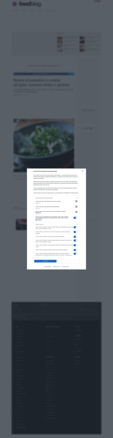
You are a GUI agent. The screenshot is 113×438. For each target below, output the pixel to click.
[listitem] (56, 198)
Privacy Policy (65, 266)
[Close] (83, 171)
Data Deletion (48, 266)
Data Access (56, 266)
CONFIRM (45, 261)
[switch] (76, 201)
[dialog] (56, 219)
